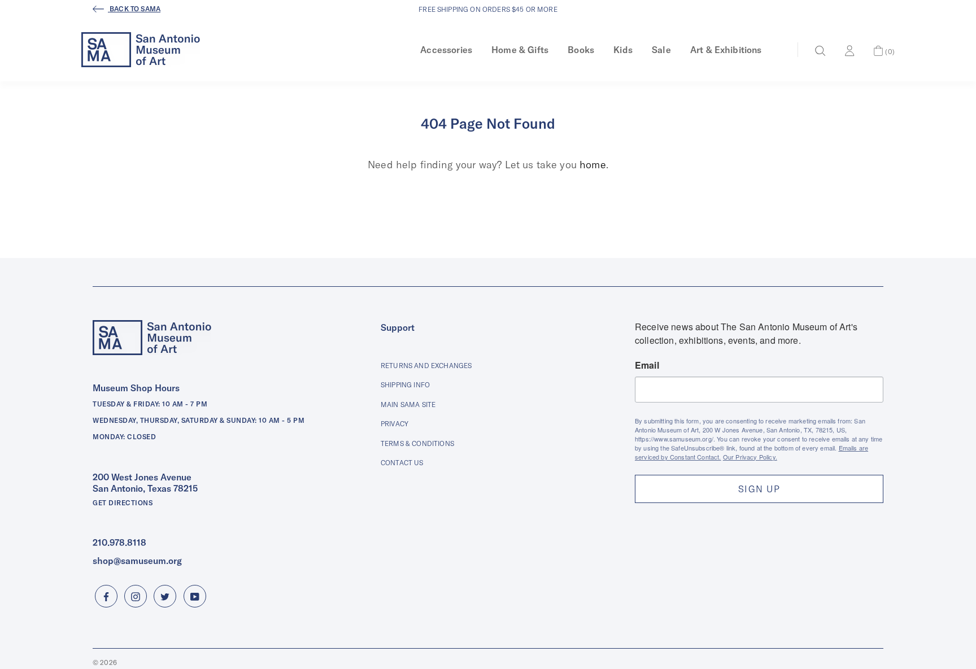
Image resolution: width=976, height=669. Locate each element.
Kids (623, 49)
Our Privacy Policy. (750, 456)
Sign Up (759, 489)
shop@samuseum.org (137, 560)
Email (647, 365)
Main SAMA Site (408, 404)
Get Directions (122, 503)
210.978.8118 (119, 542)
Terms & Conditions (417, 443)
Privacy (394, 423)
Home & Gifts (519, 49)
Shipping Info (405, 385)
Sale (661, 49)
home (593, 164)
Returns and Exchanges (426, 365)
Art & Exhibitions (726, 49)
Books (581, 49)
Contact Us (402, 462)
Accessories (446, 49)
